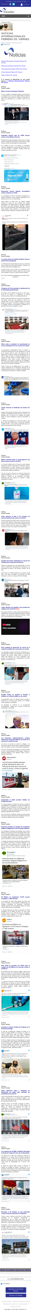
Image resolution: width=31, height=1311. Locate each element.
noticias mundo (5, 22)
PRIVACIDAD (24, 1304)
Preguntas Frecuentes (21, 1301)
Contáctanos (6, 1301)
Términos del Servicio (10, 1304)
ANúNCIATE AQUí (15, 1306)
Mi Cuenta (26, 4)
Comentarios (6, 44)
